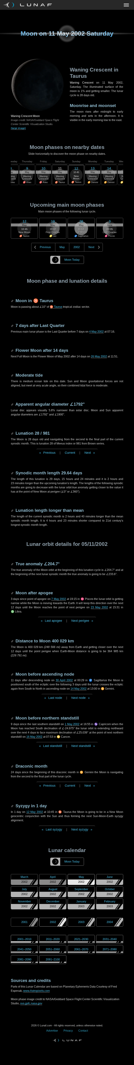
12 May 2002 (34, 811)
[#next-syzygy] (12, 805)
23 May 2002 (99, 607)
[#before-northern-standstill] (12, 718)
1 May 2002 (72, 724)
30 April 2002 (64, 680)
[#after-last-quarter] (12, 325)
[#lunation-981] (12, 433)
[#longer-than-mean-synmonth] (12, 510)
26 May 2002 (99, 356)
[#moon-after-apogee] (12, 592)
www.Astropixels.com (36, 990)
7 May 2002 (58, 598)
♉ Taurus (56, 306)
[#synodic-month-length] (12, 473)
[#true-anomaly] (12, 563)
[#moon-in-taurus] (12, 300)
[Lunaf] (29, 5)
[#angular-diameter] (12, 404)
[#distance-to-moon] (12, 641)
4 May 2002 (96, 331)
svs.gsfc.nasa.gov (31, 1003)
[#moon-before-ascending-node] (12, 674)
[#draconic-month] (12, 766)
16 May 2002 (34, 736)
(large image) (18, 128)
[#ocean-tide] (12, 375)
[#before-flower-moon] (12, 350)
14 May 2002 (78, 688)
